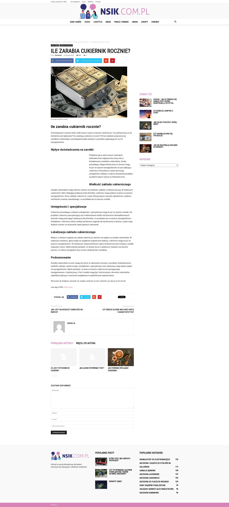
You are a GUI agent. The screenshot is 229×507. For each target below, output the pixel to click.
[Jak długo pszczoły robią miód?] (145, 125)
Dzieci (87, 22)
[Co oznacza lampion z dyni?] (145, 114)
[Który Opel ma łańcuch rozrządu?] (101, 462)
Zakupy (144, 22)
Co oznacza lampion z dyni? (163, 112)
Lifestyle (98, 22)
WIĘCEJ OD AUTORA (85, 343)
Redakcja (58, 55)
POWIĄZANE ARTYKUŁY (62, 343)
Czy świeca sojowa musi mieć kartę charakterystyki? (118, 310)
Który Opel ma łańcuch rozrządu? (119, 459)
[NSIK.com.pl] (114, 11)
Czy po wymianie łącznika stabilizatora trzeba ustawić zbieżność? (120, 472)
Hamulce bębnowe (147, 470)
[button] (175, 22)
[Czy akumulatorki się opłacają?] (145, 137)
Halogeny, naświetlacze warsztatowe (157, 489)
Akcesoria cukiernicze (66, 45)
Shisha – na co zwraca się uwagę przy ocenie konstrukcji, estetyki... (165, 101)
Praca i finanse (121, 22)
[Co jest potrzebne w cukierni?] (64, 357)
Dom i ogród (75, 22)
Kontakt (98, 2)
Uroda (135, 22)
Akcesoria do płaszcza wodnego (154, 482)
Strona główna (75, 2)
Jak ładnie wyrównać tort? (91, 368)
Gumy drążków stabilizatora (152, 485)
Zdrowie (155, 22)
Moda (108, 22)
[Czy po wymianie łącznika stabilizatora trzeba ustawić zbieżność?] (101, 473)
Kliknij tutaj (68, 287)
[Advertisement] (114, 33)
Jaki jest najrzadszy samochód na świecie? (67, 310)
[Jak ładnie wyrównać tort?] (92, 357)
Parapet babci (115, 481)
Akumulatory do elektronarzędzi (155, 459)
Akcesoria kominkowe (149, 493)
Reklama (90, 2)
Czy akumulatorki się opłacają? (162, 135)
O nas (84, 2)
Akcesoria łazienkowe (149, 474)
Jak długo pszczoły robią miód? (165, 123)
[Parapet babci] (101, 485)
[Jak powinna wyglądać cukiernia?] (121, 357)
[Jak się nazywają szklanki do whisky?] (145, 148)
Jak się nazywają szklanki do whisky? (165, 146)
